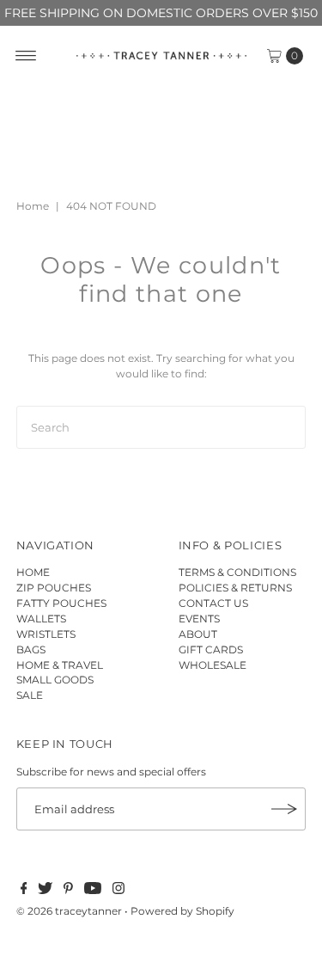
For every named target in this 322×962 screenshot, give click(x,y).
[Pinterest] (68, 891)
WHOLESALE (212, 665)
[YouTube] (92, 891)
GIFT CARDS (211, 649)
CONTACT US (213, 603)
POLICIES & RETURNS (235, 587)
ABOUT (198, 634)
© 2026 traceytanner (69, 910)
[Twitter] (45, 891)
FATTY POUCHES (61, 603)
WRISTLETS (46, 634)
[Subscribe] (284, 808)
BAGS (31, 649)
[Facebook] (24, 891)
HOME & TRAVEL (59, 665)
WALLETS (41, 618)
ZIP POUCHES (53, 587)
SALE (29, 695)
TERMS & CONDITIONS (237, 572)
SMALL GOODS (55, 679)
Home (32, 205)
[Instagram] (118, 891)
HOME (33, 572)
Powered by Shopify (182, 910)
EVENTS (199, 618)
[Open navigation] (26, 55)
